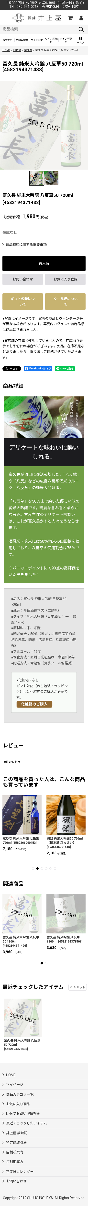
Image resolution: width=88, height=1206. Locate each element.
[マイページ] (81, 18)
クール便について (65, 301)
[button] (80, 40)
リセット (79, 987)
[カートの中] (70, 18)
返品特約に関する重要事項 (26, 245)
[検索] (81, 29)
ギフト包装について (23, 301)
